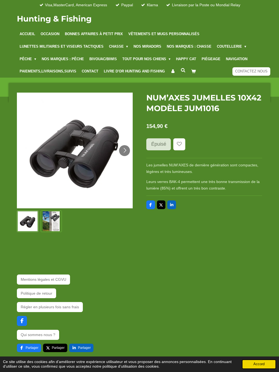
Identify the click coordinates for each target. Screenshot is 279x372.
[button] (27, 221)
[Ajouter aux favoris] (179, 144)
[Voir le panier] (193, 71)
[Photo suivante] (124, 150)
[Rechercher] (183, 70)
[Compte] (173, 71)
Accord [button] (259, 364)
